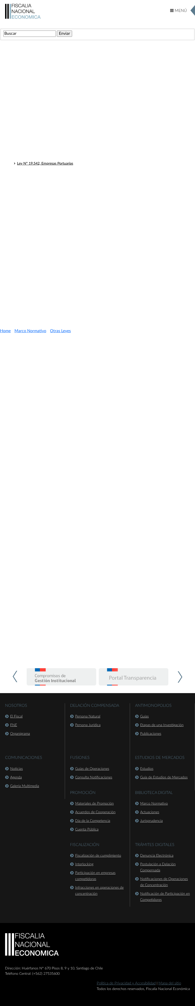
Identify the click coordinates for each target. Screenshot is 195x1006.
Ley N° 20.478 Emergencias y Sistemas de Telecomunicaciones (66, 292)
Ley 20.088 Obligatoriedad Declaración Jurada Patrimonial (62, 252)
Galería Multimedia (24, 786)
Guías (144, 716)
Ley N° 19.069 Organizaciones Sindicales (48, 278)
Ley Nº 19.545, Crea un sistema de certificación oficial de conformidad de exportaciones (86, 130)
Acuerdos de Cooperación (95, 812)
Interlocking (84, 864)
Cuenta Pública (87, 829)
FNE (13, 725)
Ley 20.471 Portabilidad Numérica (43, 285)
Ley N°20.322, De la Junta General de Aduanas (54, 183)
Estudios (146, 769)
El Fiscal (16, 716)
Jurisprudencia (151, 821)
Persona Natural (87, 716)
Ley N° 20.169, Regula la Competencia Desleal (53, 177)
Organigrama (20, 734)
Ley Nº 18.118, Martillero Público (43, 117)
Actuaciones (149, 812)
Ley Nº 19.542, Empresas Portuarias (45, 163)
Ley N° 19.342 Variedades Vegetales (45, 272)
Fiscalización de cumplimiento (98, 855)
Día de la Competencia (92, 821)
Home (5, 331)
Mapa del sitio (169, 983)
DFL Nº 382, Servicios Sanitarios (42, 220)
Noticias (16, 769)
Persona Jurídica (88, 725)
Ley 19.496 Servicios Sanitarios (41, 265)
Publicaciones (150, 734)
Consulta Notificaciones (93, 777)
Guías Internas (24, 301)
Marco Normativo (30, 331)
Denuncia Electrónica (156, 855)
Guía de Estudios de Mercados (164, 777)
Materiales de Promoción (94, 803)
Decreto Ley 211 (26, 100)
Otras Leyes (22, 109)
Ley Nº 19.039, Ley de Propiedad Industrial (50, 150)
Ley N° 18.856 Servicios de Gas (41, 259)
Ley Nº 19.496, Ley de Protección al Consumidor (55, 157)
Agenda (16, 777)
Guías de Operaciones (92, 769)
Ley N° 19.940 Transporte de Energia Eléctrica (53, 245)
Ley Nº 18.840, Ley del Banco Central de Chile (53, 144)
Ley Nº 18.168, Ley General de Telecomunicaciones (56, 124)
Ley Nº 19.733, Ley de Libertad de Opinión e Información (61, 137)
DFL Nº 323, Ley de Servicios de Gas (45, 214)
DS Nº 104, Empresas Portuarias (42, 227)
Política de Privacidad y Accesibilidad (126, 983)
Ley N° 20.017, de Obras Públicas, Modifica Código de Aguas (64, 170)
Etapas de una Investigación (162, 725)
